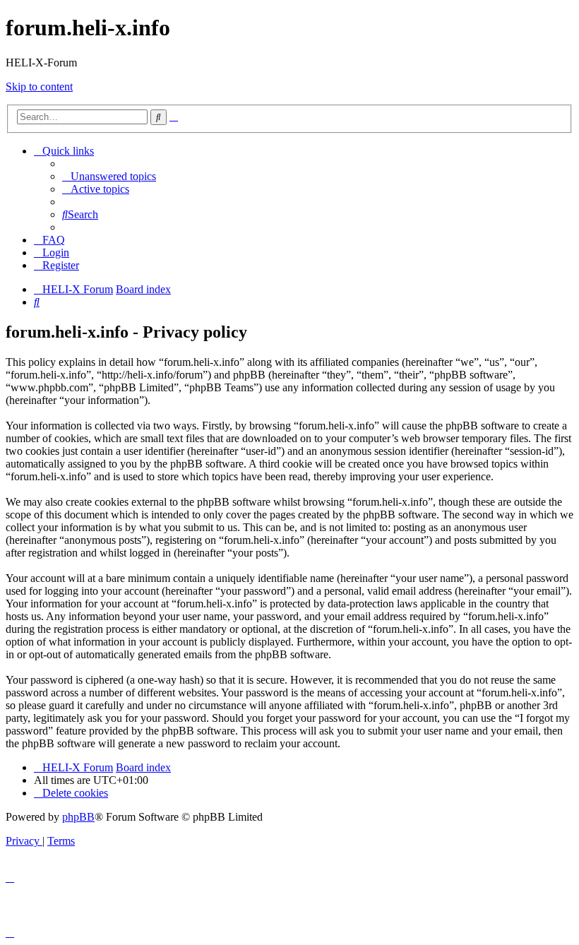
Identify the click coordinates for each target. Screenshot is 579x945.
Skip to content (39, 87)
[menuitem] (109, 176)
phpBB (78, 817)
